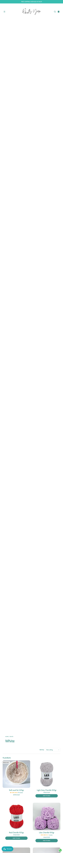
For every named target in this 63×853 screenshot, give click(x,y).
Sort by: (42, 749)
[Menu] (4, 11)
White (11, 736)
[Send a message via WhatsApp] (60, 850)
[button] (55, 11)
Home (7, 736)
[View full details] (16, 774)
